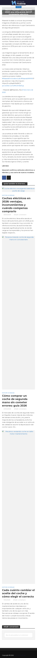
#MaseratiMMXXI (27, 78)
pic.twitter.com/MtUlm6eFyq (13, 86)
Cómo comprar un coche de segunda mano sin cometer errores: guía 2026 (14, 400)
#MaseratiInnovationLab (11, 78)
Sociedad (11, 195)
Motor (18, 7)
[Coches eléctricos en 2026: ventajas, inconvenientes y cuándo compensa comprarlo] (18, 189)
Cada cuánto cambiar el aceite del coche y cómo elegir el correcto (18, 593)
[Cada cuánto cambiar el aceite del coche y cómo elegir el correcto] (18, 507)
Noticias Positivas (19, 655)
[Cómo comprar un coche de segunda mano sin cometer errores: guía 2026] (18, 313)
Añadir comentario (20, 214)
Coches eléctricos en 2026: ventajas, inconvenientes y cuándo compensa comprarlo (16, 205)
